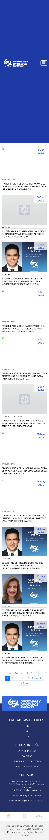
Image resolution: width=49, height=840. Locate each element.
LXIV (27, 726)
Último (24, 683)
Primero (7, 673)
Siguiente (37, 678)
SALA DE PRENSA (27, 751)
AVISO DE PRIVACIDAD (27, 766)
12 (23, 678)
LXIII (27, 731)
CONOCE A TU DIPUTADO (27, 761)
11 (17, 678)
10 (12, 678)
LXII (27, 736)
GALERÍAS (27, 756)
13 (28, 678)
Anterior (19, 673)
